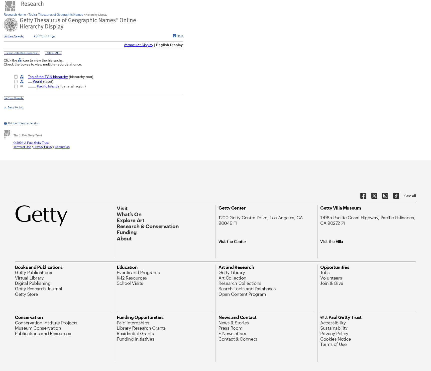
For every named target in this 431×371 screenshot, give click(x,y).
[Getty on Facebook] (363, 196)
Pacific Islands (48, 86)
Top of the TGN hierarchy (48, 77)
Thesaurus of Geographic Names (60, 14)
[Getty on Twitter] (374, 196)
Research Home (15, 14)
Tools (32, 14)
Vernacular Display (138, 45)
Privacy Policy (42, 147)
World (37, 81)
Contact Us (62, 147)
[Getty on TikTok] (396, 196)
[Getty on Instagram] (385, 196)
